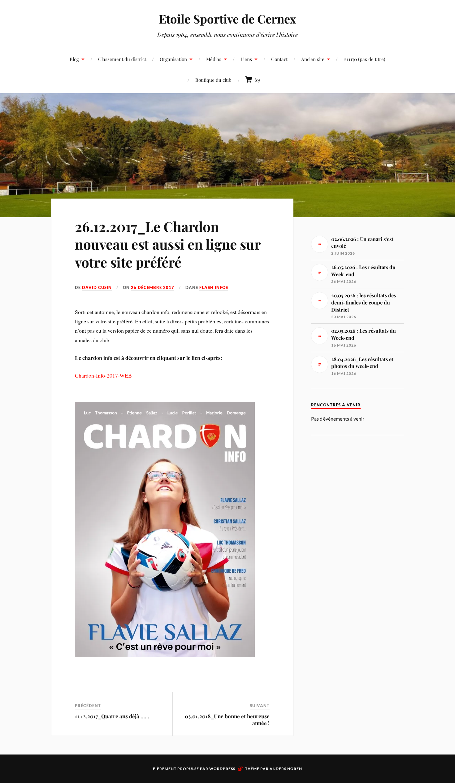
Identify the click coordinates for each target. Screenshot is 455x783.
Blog (74, 59)
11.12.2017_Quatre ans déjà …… (112, 716)
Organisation (173, 59)
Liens (246, 59)
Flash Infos (213, 287)
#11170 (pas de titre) (364, 59)
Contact (279, 59)
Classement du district (122, 59)
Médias (213, 59)
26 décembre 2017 (152, 287)
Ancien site (312, 59)
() (256, 80)
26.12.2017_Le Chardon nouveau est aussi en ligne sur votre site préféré (168, 244)
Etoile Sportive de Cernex (227, 19)
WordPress (222, 768)
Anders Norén (286, 768)
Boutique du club (213, 80)
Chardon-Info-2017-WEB (103, 375)
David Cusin (97, 287)
